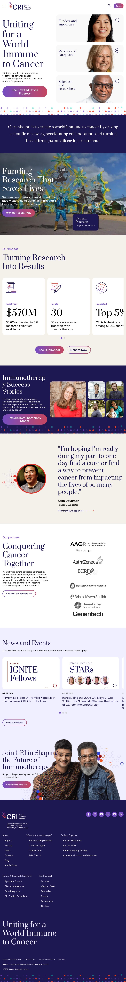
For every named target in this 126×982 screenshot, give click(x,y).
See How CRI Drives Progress (25, 91)
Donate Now (78, 350)
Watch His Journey (18, 213)
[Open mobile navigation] (4, 6)
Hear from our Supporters (71, 511)
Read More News (14, 722)
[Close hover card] (117, 20)
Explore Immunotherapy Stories (25, 419)
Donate (118, 6)
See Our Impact (49, 350)
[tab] (61, 338)
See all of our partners (17, 593)
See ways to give (14, 784)
